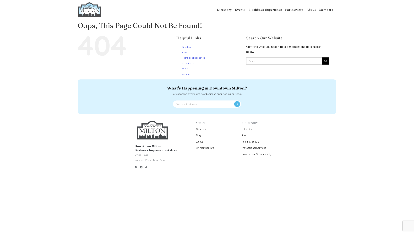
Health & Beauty (250, 141)
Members (186, 74)
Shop (244, 135)
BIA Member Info (205, 147)
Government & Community (256, 154)
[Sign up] (237, 104)
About (185, 68)
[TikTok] (146, 167)
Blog (198, 135)
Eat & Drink (247, 129)
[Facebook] (136, 167)
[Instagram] (141, 167)
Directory (186, 46)
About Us (201, 129)
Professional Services (253, 147)
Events (185, 52)
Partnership (188, 63)
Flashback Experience (193, 57)
